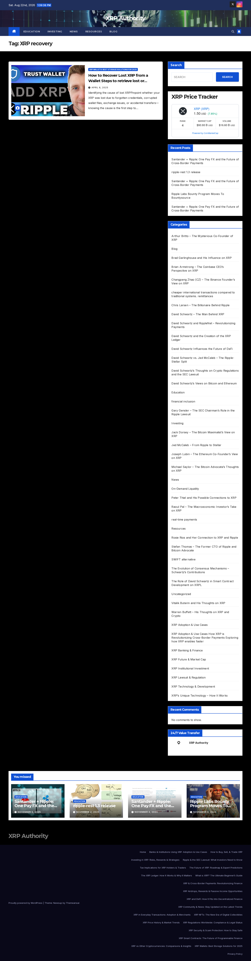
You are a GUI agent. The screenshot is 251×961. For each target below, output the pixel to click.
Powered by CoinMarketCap (205, 133)
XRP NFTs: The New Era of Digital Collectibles (218, 914)
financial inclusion (183, 401)
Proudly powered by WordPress (26, 903)
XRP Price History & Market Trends (161, 922)
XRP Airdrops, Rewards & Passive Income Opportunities (212, 891)
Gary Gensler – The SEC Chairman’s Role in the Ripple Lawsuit (203, 412)
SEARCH (227, 76)
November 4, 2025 (87, 812)
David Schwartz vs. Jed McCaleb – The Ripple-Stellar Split (202, 359)
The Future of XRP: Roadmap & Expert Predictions (215, 867)
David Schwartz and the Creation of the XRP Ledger (201, 337)
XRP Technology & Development (193, 686)
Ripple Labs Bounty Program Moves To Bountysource (209, 805)
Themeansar (72, 903)
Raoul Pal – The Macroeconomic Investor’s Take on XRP (203, 508)
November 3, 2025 (204, 812)
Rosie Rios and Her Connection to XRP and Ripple (204, 537)
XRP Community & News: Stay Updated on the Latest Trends (210, 906)
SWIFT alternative (183, 559)
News (74, 31)
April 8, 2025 (100, 87)
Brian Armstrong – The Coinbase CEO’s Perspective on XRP (197, 268)
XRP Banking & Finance (187, 650)
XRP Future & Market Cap (188, 659)
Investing (54, 31)
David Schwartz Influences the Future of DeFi (202, 348)
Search (176, 65)
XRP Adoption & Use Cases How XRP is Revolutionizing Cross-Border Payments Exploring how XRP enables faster (204, 637)
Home (143, 852)
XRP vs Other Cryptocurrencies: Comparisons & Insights (161, 946)
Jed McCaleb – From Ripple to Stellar (196, 445)
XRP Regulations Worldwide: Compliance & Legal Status (212, 922)
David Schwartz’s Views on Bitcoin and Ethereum (204, 383)
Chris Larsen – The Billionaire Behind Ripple (200, 305)
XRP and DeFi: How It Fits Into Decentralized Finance (214, 899)
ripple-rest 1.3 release (185, 172)
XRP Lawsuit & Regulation (188, 677)
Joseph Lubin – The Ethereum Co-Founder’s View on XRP (204, 456)
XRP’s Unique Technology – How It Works (199, 695)
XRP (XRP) (201, 108)
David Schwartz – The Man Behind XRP (197, 314)
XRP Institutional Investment (190, 668)
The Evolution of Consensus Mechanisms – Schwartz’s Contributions (200, 570)
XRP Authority (125, 18)
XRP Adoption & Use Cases (189, 625)
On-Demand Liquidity (185, 488)
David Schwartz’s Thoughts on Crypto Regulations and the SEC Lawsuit (205, 372)
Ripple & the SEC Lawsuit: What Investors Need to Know (212, 859)
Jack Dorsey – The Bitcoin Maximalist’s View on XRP (203, 434)
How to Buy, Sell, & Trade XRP (226, 852)
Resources (93, 31)
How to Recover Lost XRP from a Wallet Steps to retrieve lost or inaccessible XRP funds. (118, 81)
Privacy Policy (235, 953)
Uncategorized (181, 594)
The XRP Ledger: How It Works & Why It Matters (166, 875)
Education (31, 31)
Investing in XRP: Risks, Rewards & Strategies (155, 859)
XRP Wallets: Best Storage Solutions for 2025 (113, 69)
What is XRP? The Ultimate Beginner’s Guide (218, 875)
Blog (113, 31)
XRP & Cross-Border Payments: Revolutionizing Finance (212, 883)
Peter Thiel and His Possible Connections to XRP (203, 497)
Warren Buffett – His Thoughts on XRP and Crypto (200, 613)
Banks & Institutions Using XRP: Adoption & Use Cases (178, 852)
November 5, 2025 (29, 812)
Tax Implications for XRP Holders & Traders (163, 867)
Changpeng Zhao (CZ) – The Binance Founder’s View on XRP (203, 281)
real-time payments (184, 519)
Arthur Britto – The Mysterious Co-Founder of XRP (202, 237)
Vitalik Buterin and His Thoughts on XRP (198, 603)
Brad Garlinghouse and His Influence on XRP (201, 258)
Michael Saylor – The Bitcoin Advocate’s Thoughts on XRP (205, 468)
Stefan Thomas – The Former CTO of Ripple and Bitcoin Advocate (203, 548)
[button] (233, 31)
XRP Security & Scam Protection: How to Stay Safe (215, 930)
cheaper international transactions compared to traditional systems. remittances (203, 294)
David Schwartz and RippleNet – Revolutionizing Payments (203, 325)
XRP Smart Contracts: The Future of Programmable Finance (210, 938)
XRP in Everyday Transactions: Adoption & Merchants (162, 914)
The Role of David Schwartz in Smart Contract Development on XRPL (202, 583)
